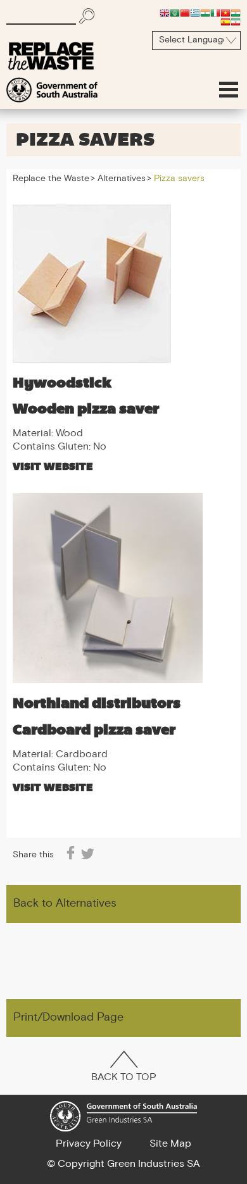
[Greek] (195, 12)
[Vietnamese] (225, 12)
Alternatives (122, 179)
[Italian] (215, 12)
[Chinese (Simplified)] (185, 12)
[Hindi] (205, 12)
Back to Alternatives (65, 904)
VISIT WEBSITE (53, 466)
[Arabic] (175, 12)
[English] (165, 12)
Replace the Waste (51, 179)
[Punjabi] (236, 12)
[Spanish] (225, 21)
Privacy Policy (89, 1144)
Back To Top (123, 1078)
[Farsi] (236, 21)
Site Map (170, 1144)
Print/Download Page (68, 1018)
